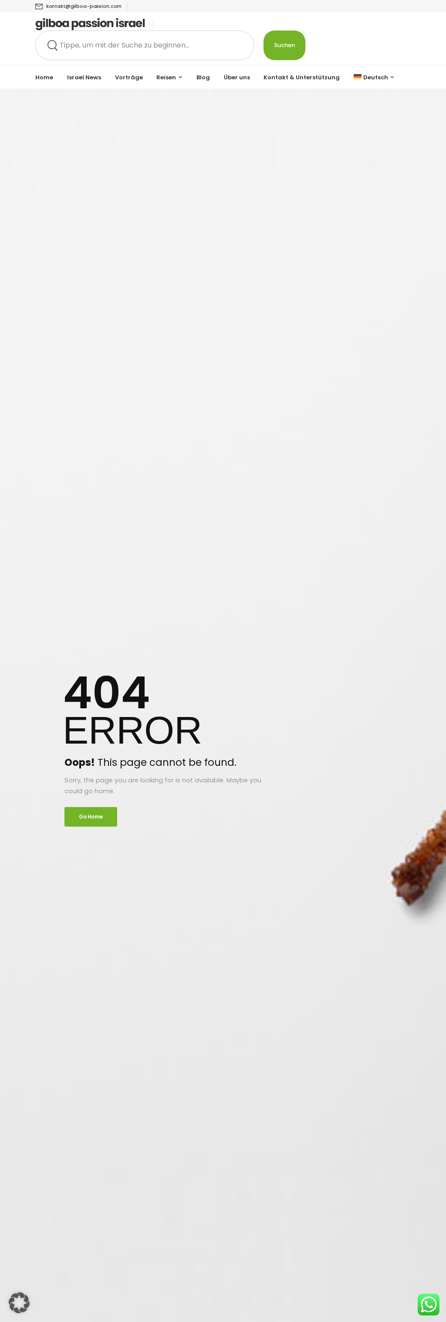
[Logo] (90, 24)
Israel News (84, 77)
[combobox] (144, 45)
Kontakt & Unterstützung (302, 77)
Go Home (90, 816)
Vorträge (129, 77)
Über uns (237, 77)
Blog (203, 77)
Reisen (166, 77)
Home (44, 77)
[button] (19, 1303)
